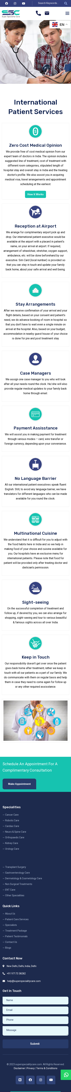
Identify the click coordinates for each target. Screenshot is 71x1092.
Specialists (11, 925)
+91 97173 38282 (16, 973)
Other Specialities (14, 895)
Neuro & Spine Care (15, 831)
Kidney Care (11, 843)
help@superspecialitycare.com (24, 981)
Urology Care (12, 848)
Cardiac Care (12, 826)
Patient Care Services (17, 919)
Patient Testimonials (16, 936)
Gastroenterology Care (17, 872)
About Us (10, 913)
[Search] (66, 3)
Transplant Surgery (15, 867)
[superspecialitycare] (11, 13)
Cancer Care (12, 814)
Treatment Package (16, 930)
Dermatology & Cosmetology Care (23, 878)
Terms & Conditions (46, 1068)
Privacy (31, 1068)
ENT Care (10, 889)
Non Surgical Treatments (18, 884)
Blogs (8, 947)
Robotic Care (12, 820)
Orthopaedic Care (14, 837)
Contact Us (11, 942)
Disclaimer (19, 1068)
